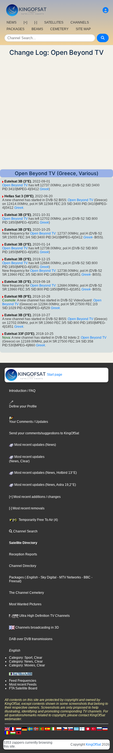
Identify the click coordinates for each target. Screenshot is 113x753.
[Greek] (76, 729)
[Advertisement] (56, 112)
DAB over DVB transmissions (30, 639)
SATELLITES (53, 22)
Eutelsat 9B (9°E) (17, 296)
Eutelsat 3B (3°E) (17, 181)
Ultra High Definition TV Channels (44, 616)
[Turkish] (93, 729)
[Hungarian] (12, 732)
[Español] (47, 729)
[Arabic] (87, 729)
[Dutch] (18, 729)
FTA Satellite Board (23, 688)
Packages (16, 577)
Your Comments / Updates (28, 422)
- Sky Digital (47, 577)
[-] (35, 22)
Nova (6, 338)
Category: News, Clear (26, 661)
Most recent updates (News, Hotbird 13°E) (45, 473)
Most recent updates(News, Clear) (26, 459)
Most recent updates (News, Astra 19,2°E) (44, 485)
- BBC (86, 577)
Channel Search (25, 531)
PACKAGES (15, 29)
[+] (25, 22)
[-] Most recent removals (26, 508)
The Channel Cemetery (26, 593)
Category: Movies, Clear (27, 665)
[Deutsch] (24, 729)
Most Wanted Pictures (25, 604)
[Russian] (99, 729)
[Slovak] (70, 729)
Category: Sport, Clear (25, 658)
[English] (7, 729)
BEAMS (37, 29)
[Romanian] (7, 732)
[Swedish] (30, 729)
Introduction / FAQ (22, 391)
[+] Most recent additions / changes (35, 497)
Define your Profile (23, 406)
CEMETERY (59, 29)
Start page (54, 374)
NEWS (11, 22)
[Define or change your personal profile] (106, 10)
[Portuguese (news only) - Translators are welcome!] (41, 729)
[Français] (12, 729)
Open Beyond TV (15, 185)
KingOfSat (93, 744)
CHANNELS (79, 22)
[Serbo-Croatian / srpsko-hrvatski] (105, 729)
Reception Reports (23, 554)
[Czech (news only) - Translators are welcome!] (64, 729)
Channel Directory (22, 566)
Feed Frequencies (22, 681)
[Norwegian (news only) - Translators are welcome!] (35, 729)
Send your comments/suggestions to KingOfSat (44, 433)
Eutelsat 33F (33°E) (19, 334)
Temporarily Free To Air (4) (38, 520)
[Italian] (53, 729)
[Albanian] (18, 732)
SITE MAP (83, 29)
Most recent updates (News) (34, 445)
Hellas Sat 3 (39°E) (18, 196)
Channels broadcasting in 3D (37, 627)
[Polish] (58, 729)
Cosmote (9, 300)
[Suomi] (82, 729)
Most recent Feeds (22, 684)
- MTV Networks (68, 577)
